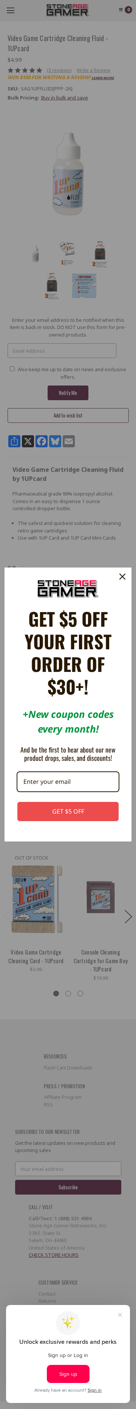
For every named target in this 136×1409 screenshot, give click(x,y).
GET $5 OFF (68, 811)
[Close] (122, 577)
